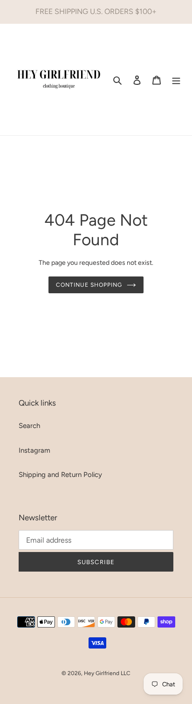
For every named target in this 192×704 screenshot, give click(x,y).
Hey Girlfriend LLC (107, 673)
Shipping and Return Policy (60, 474)
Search (29, 425)
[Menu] (176, 79)
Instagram (34, 450)
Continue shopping (89, 284)
